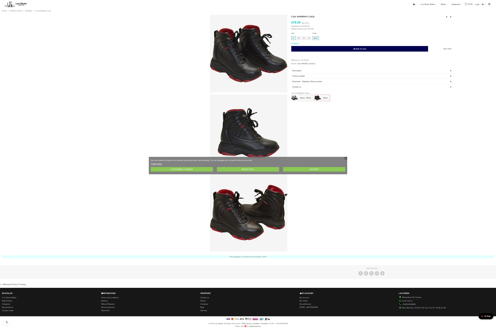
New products (7, 307)
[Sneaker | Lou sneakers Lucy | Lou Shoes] (248, 53)
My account (304, 297)
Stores (203, 301)
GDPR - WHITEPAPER (309, 307)
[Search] (489, 4)
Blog (202, 307)
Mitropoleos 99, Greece (411, 297)
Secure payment (108, 307)
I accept (314, 169)
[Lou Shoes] (19, 4)
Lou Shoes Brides (428, 4)
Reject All (248, 169)
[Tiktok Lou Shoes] (377, 273)
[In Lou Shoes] (366, 273)
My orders (304, 301)
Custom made (7, 310)
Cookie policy (156, 164)
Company (204, 304)
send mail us (407, 301)
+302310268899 (409, 304)
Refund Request (107, 304)
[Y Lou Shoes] (382, 273)
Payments (105, 310)
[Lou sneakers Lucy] (248, 133)
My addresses (305, 304)
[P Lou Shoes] (371, 273)
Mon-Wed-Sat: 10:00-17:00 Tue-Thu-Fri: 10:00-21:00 (424, 308)
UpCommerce (255, 326)
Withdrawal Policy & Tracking (14, 284)
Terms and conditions (110, 297)
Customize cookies (182, 169)
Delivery (104, 301)
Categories (455, 4)
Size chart (447, 49)
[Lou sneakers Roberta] (447, 17)
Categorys (6, 304)
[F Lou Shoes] (360, 273)
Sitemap (203, 310)
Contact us (204, 297)
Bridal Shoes (7, 301)
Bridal (443, 4)
